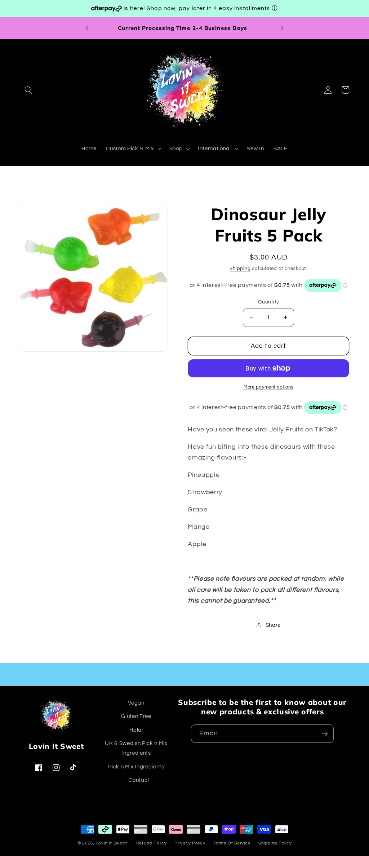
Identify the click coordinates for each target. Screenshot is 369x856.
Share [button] (273, 625)
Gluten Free (136, 716)
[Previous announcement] (86, 28)
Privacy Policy (189, 843)
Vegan (136, 703)
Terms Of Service (231, 843)
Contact (139, 780)
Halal (136, 730)
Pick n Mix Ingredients (136, 766)
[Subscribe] (324, 733)
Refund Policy (151, 843)
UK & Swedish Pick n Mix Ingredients (136, 748)
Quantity (268, 302)
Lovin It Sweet (111, 843)
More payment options (268, 387)
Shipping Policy (275, 843)
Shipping (240, 268)
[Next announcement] (282, 28)
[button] (28, 89)
